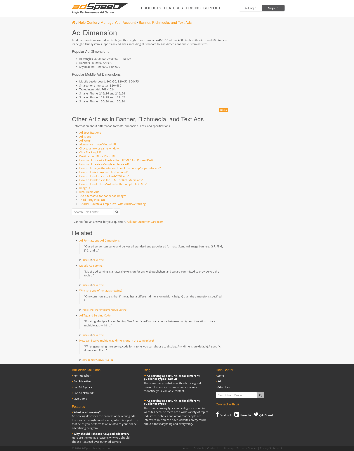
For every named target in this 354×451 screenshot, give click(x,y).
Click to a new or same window (99, 148)
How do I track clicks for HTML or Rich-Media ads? (111, 180)
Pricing (193, 8)
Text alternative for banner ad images (102, 196)
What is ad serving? (87, 412)
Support (212, 8)
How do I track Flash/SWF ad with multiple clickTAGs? (113, 184)
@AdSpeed (265, 415)
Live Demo (80, 398)
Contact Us (214, 448)
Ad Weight (85, 140)
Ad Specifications (90, 132)
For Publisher (82, 375)
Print (224, 110)
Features (173, 8)
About (186, 448)
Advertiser (223, 387)
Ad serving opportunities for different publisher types (172, 402)
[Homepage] (73, 22)
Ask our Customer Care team (145, 221)
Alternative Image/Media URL (98, 144)
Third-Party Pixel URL (92, 200)
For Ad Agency (83, 387)
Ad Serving (98, 259)
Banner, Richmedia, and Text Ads (165, 22)
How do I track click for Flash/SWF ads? (104, 176)
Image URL (86, 188)
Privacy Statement (271, 448)
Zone (220, 375)
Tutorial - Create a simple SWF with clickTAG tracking (112, 204)
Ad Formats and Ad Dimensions (99, 240)
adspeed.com (104, 448)
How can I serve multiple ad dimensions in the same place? (116, 340)
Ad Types (85, 136)
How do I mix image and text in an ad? (103, 172)
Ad (219, 381)
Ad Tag (109, 359)
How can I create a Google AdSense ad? (104, 164)
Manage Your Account (118, 22)
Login (252, 8)
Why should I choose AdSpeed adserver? (101, 433)
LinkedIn (245, 415)
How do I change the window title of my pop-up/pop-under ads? (120, 168)
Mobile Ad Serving (91, 265)
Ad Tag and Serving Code (94, 315)
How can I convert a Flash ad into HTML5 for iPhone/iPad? (116, 160)
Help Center (87, 22)
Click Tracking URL (90, 152)
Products (151, 8)
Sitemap (228, 448)
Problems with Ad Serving (113, 309)
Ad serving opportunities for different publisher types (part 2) (172, 377)
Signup (273, 8)
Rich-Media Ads (89, 192)
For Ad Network (84, 393)
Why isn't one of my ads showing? (100, 290)
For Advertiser (83, 381)
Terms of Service (247, 448)
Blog (147, 369)
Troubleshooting (90, 309)
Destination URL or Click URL (97, 156)
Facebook (225, 415)
